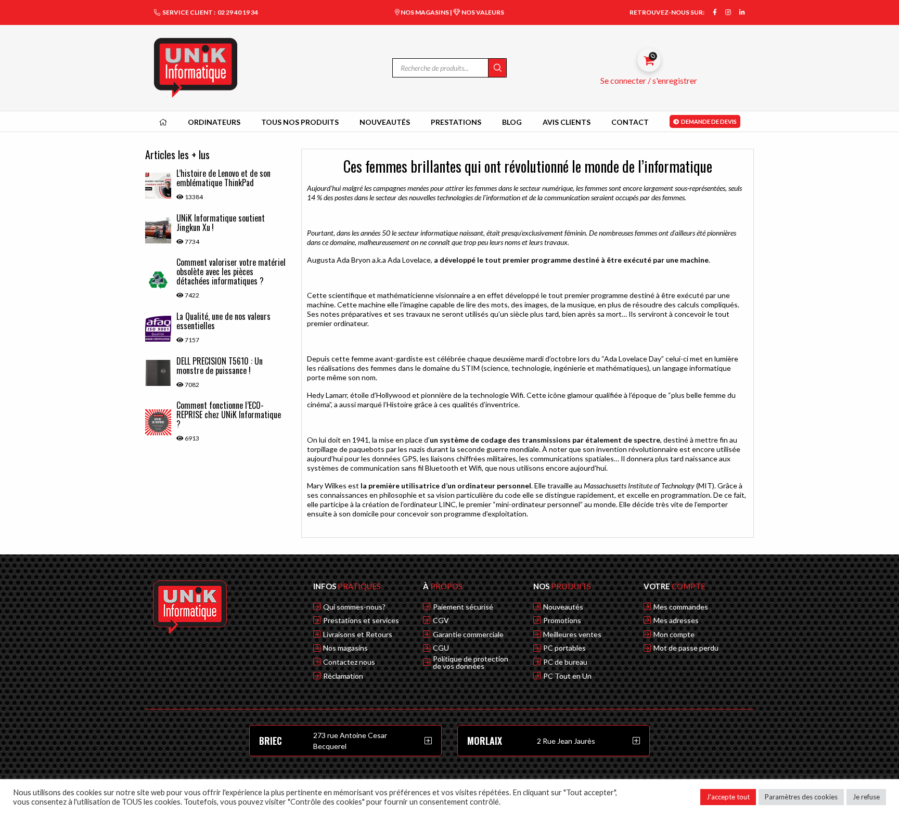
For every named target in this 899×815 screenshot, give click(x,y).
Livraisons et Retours (357, 634)
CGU (441, 648)
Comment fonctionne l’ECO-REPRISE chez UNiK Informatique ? (228, 414)
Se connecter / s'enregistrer (648, 80)
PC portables (564, 648)
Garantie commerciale (468, 634)
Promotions (562, 620)
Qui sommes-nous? (354, 607)
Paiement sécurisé (463, 607)
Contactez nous (349, 662)
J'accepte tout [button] (728, 797)
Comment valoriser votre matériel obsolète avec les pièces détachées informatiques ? (231, 271)
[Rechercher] (497, 68)
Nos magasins (345, 648)
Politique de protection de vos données (470, 662)
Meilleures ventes (572, 634)
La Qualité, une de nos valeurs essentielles (223, 321)
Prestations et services (361, 620)
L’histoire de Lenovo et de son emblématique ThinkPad (223, 178)
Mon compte (674, 634)
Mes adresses (676, 620)
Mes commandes (680, 607)
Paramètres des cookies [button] (801, 797)
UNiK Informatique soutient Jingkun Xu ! (220, 223)
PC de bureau (565, 662)
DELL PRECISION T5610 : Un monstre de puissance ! (219, 366)
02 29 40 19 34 (237, 12)
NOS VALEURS (482, 12)
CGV (441, 620)
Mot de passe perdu (685, 648)
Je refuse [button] (866, 797)
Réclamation (343, 676)
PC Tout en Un (567, 676)
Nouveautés (563, 607)
